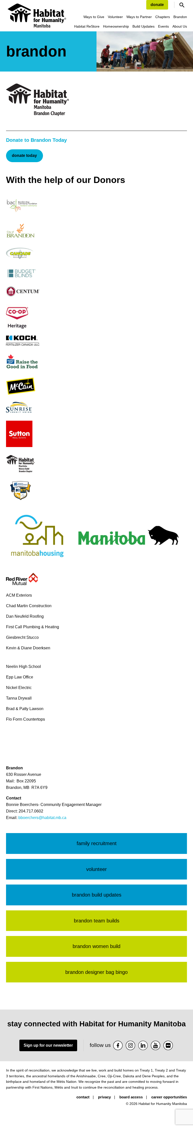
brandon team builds (96, 920)
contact (82, 1097)
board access (131, 1097)
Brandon (180, 17)
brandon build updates (96, 895)
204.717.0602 (31, 811)
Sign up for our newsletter (48, 1045)
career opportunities (169, 1097)
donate (157, 5)
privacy (104, 1097)
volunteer (96, 869)
